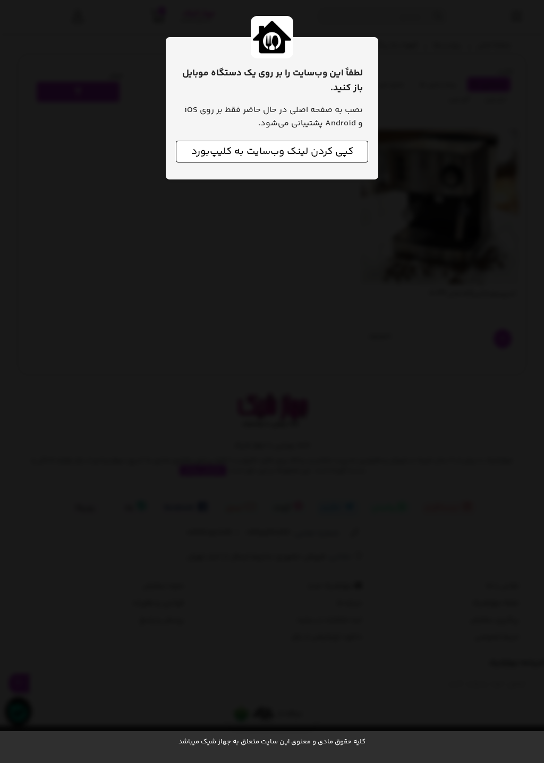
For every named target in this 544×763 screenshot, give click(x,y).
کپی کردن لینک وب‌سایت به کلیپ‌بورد (272, 151)
